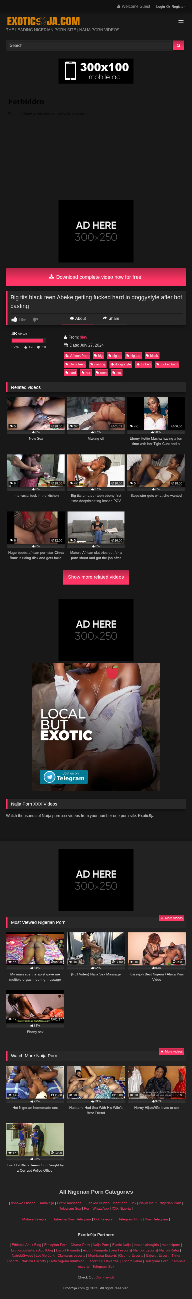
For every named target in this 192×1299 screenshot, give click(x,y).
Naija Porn (101, 1245)
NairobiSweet (22, 1255)
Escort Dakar (132, 1261)
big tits (135, 356)
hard (73, 373)
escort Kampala (95, 1250)
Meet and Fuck (124, 1203)
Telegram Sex (70, 1208)
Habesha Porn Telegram (72, 1219)
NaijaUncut (147, 1203)
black (154, 356)
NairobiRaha (169, 1250)
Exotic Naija (121, 1245)
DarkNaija (46, 1203)
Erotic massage (69, 1203)
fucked (145, 364)
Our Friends (105, 1277)
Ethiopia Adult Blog (26, 1245)
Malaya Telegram (36, 1219)
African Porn (79, 356)
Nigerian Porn (171, 1203)
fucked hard (169, 364)
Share (113, 318)
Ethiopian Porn (56, 1245)
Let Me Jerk (45, 1255)
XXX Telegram (104, 1219)
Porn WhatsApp (96, 1208)
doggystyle (123, 364)
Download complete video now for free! (99, 277)
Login (160, 7)
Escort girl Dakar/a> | (105, 1261)
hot (88, 373)
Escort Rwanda (68, 1250)
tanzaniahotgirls (146, 1245)
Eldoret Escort (157, 1255)
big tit (116, 356)
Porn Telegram (156, 1219)
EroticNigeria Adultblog (66, 1261)
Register (178, 7)
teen (103, 373)
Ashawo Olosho (23, 1203)
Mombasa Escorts (102, 1255)
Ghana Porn (80, 1245)
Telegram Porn (130, 1219)
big (100, 356)
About (80, 318)
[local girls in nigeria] (96, 790)
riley (83, 337)
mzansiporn (171, 1245)
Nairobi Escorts (145, 1250)
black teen (77, 364)
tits (118, 373)
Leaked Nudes (98, 1203)
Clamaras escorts (71, 1255)
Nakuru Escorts (34, 1261)
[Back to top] (176, 1284)
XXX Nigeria (121, 1208)
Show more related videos (96, 577)
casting (99, 364)
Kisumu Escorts (131, 1255)
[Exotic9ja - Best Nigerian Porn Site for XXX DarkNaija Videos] (96, 22)
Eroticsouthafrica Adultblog (32, 1250)
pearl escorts (121, 1250)
